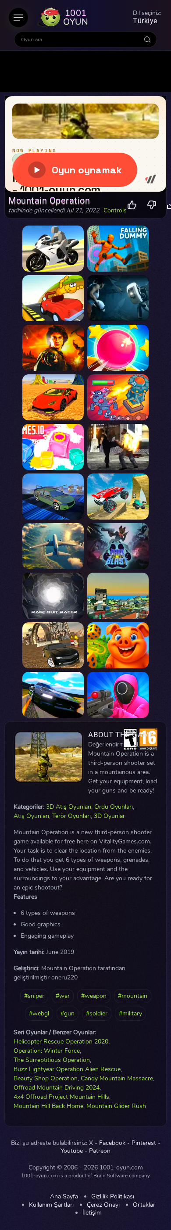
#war (63, 996)
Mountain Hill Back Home (48, 1106)
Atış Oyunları (31, 816)
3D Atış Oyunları (68, 807)
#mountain (132, 996)
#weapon (94, 996)
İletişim (92, 1213)
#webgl (39, 1013)
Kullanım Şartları (51, 1205)
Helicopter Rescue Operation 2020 (61, 1041)
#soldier (96, 1013)
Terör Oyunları (71, 816)
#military (130, 1013)
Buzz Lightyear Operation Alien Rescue (67, 1069)
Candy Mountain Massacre (117, 1078)
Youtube (72, 1151)
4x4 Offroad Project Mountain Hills (61, 1097)
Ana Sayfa (64, 1197)
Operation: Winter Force (47, 1051)
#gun (68, 1013)
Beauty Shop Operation (46, 1078)
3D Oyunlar (109, 816)
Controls (115, 211)
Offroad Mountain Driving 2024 (57, 1087)
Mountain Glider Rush (116, 1106)
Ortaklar (144, 1205)
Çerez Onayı (103, 1205)
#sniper (34, 996)
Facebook (112, 1143)
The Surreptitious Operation (52, 1060)
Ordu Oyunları (113, 807)
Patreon (99, 1151)
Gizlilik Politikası (112, 1197)
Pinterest (144, 1143)
